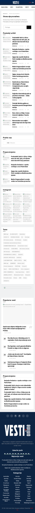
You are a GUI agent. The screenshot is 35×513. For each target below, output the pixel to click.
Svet (29, 489)
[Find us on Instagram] (11, 416)
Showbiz (29, 478)
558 (28, 117)
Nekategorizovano (29, 502)
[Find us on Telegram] (27, 416)
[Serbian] (26, 454)
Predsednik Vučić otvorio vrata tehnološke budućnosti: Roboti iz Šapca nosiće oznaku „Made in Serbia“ (17, 387)
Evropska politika (6, 490)
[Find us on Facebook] (7, 416)
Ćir (33, 2)
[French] (13, 454)
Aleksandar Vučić (18, 274)
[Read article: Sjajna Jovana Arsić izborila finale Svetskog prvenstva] (7, 76)
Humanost (6, 248)
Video (29, 498)
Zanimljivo (29, 500)
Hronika (6, 497)
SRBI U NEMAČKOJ (8, 272)
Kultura (17, 489)
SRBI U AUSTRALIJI (14, 269)
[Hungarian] (19, 454)
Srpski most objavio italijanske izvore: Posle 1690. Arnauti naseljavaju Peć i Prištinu (14, 328)
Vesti (27, 7)
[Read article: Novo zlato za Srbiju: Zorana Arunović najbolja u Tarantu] (7, 115)
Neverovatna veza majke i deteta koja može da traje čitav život (21, 123)
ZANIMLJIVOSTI (8, 274)
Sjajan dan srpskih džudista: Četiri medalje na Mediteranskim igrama (22, 59)
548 (28, 109)
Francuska (6, 493)
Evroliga (27, 237)
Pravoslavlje (17, 500)
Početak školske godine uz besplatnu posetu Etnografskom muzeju (22, 105)
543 (28, 53)
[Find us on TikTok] (19, 416)
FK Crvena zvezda (8, 240)
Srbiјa (25, 277)
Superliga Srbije (20, 272)
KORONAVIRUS (16, 251)
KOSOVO (20, 254)
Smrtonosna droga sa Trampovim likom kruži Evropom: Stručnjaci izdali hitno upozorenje (19, 364)
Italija (17, 480)
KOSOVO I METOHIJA (9, 257)
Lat (30, 2)
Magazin (17, 494)
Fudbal (25, 240)
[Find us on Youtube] (23, 416)
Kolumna (17, 485)
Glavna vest (6, 495)
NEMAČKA (12, 263)
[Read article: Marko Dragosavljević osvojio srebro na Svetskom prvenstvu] (7, 69)
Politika (17, 498)
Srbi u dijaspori (25, 269)
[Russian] (24, 454)
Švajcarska (29, 485)
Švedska (29, 487)
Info (11, 7)
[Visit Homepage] (16, 2)
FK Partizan (18, 240)
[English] (10, 454)
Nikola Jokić (21, 263)
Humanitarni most (22, 245)
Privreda (17, 502)
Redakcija (14, 46)
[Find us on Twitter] (15, 416)
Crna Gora (6, 483)
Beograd (27, 274)
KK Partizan (7, 251)
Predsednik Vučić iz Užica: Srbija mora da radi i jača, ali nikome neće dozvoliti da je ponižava (21, 158)
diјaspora (6, 280)
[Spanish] (29, 454)
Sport (5, 269)
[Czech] (5, 454)
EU (22, 237)
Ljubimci (17, 491)
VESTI (27, 272)
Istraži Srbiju (17, 478)
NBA (25, 260)
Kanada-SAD (17, 483)
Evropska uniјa (7, 277)
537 (28, 46)
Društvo (6, 487)
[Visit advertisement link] (17, 291)
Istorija (17, 476)
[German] (16, 454)
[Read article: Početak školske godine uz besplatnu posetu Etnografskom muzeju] (7, 105)
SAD (20, 277)
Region (29, 476)
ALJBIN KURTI (14, 234)
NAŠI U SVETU (18, 260)
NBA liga (6, 263)
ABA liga (6, 234)
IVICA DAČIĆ (14, 248)
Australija (22, 234)
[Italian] (22, 454)
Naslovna (4, 7)
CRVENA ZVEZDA (15, 237)
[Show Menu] (2, 2)
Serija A (24, 266)
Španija (29, 480)
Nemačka (17, 496)
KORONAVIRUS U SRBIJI (10, 254)
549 (28, 63)
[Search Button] (29, 27)
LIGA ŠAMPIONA (8, 260)
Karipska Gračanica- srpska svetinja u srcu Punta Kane (17, 465)
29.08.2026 (21, 46)
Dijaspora (19, 7)
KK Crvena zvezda (24, 248)
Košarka (19, 257)
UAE (29, 494)
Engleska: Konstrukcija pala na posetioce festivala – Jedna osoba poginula (21, 96)
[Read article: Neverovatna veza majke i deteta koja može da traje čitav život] (7, 123)
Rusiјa (15, 277)
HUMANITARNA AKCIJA (10, 245)
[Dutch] (8, 454)
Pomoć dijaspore (8, 266)
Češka (6, 480)
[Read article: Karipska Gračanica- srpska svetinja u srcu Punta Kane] (7, 51)
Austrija (6, 478)
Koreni (17, 487)
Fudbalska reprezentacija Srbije (12, 243)
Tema (28, 491)
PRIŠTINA (17, 266)
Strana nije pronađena (14, 13)
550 (28, 78)
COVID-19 (6, 237)
